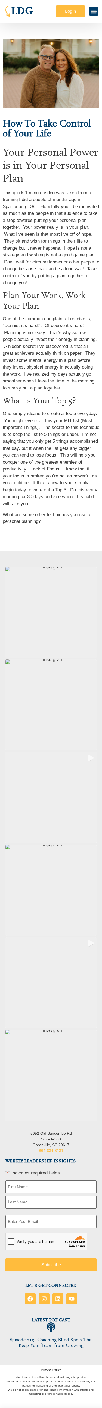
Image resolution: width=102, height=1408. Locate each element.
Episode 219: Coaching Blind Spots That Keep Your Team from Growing (51, 1343)
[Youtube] (71, 1298)
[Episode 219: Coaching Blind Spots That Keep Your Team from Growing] (51, 1327)
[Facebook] (30, 1298)
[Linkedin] (57, 1298)
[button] (93, 11)
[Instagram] (44, 1298)
